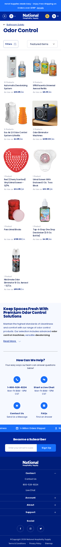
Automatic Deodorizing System (15, 87)
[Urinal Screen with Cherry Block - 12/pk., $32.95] (44, 160)
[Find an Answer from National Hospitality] (44, 405)
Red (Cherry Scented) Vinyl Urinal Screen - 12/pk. (15, 182)
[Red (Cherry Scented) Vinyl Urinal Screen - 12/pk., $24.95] (16, 160)
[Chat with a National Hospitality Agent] (44, 379)
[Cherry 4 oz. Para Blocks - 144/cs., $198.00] (16, 210)
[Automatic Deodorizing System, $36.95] (16, 66)
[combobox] (42, 44)
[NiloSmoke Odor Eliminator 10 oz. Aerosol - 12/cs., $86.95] (16, 260)
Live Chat (30, 490)
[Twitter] (40, 528)
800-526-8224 (30, 484)
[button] (10, 44)
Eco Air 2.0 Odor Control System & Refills (15, 134)
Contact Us (17, 413)
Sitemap (49, 543)
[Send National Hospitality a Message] (17, 405)
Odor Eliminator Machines (40, 134)
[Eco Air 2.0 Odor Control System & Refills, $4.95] (16, 113)
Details (40, 7)
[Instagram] (30, 528)
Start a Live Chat (44, 387)
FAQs (44, 413)
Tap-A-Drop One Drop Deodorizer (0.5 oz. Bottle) (44, 232)
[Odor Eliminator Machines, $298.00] (44, 113)
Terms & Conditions (17, 543)
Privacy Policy (35, 543)
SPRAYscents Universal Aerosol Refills (44, 87)
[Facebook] (20, 528)
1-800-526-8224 (17, 387)
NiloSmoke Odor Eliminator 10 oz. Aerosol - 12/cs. (16, 282)
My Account (12, 16)
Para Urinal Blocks (12, 229)
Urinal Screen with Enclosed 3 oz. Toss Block (42, 182)
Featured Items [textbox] (39, 44)
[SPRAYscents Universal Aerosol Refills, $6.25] (44, 66)
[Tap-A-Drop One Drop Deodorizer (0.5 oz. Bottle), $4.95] (44, 210)
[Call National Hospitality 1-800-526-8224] (17, 379)
